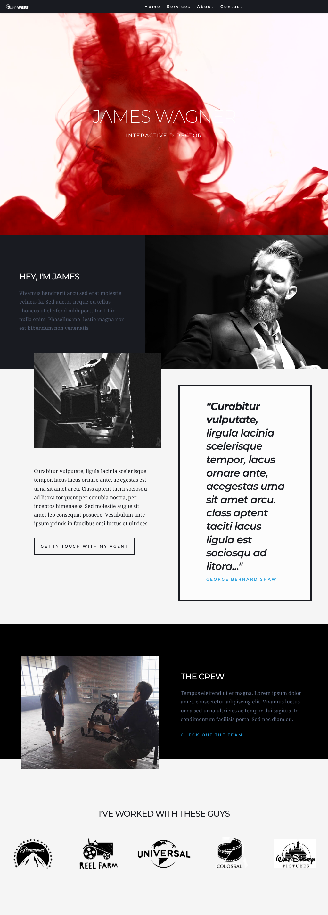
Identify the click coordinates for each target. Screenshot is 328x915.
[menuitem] (152, 6)
